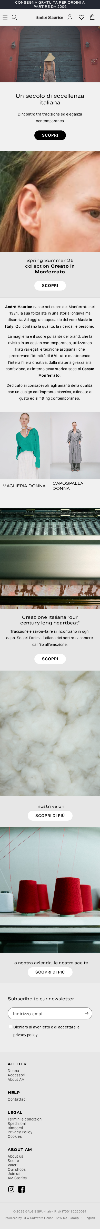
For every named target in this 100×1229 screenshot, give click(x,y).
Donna (13, 1071)
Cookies (15, 1136)
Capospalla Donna (68, 486)
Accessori (16, 1075)
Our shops (17, 1169)
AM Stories (17, 1178)
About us (15, 1156)
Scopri (50, 658)
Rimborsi (15, 1128)
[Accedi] (70, 17)
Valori (13, 1165)
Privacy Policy (20, 1132)
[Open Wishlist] (81, 17)
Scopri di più (50, 815)
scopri (50, 135)
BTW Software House (38, 1218)
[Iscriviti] (86, 1013)
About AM (16, 1079)
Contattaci (17, 1099)
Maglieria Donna (24, 485)
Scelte (13, 1161)
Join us (14, 1174)
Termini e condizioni (25, 1119)
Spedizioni (17, 1123)
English (90, 1218)
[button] (14, 17)
